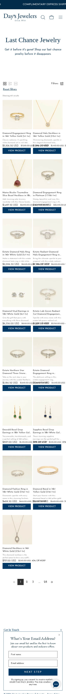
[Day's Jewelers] (20, 17)
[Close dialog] (59, 634)
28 (45, 582)
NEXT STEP (33, 672)
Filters (54, 83)
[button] (42, 17)
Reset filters (10, 89)
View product (16, 151)
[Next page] (52, 582)
